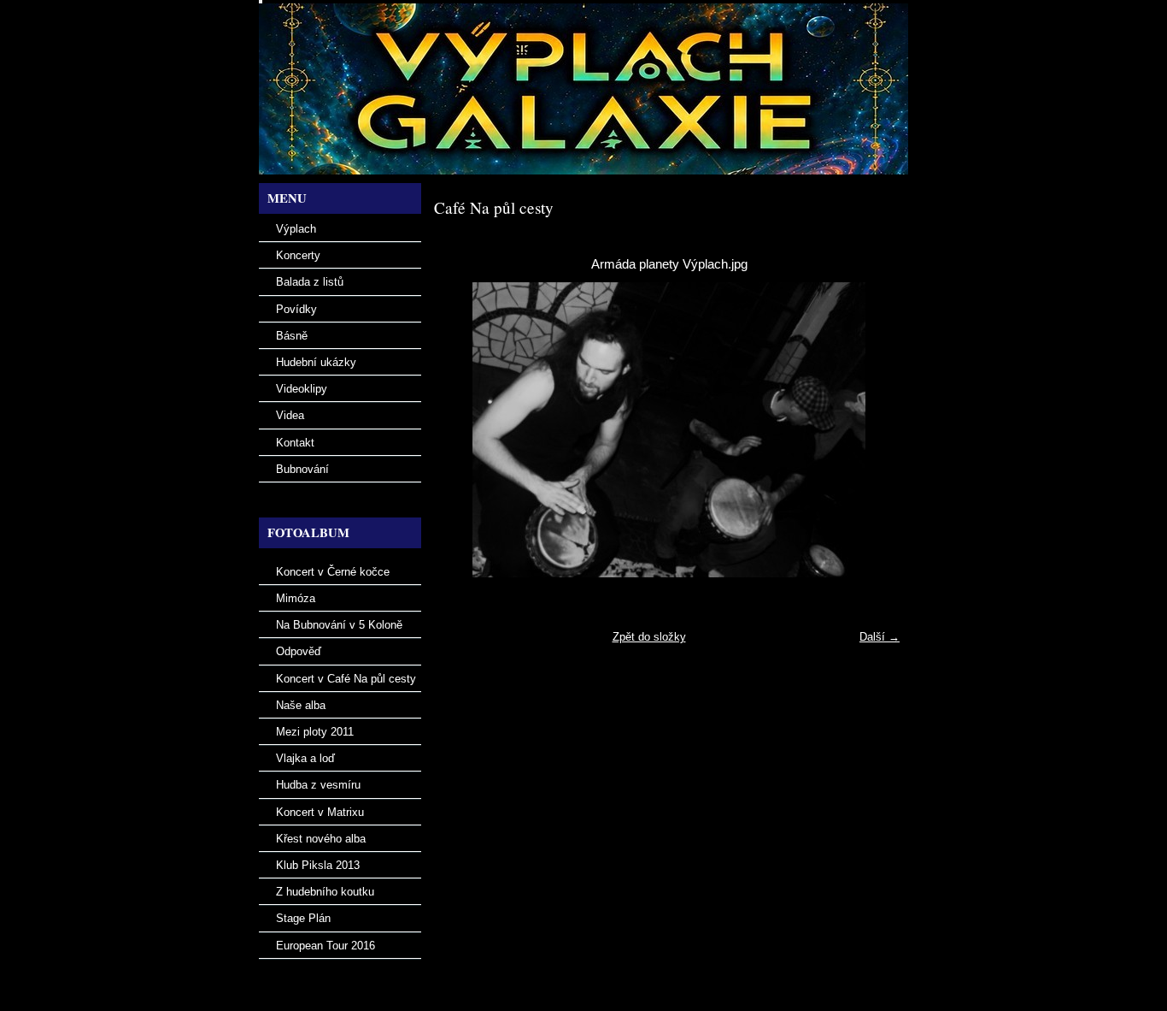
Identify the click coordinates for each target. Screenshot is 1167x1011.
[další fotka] (876, 429)
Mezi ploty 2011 (315, 731)
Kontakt (295, 442)
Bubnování (302, 469)
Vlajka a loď (305, 758)
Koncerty (298, 255)
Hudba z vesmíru (318, 784)
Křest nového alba (321, 838)
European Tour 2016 (325, 945)
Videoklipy (301, 388)
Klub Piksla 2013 (318, 865)
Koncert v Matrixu (320, 812)
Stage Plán (303, 918)
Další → (879, 636)
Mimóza (295, 598)
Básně (292, 335)
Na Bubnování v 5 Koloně (339, 624)
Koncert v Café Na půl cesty (346, 678)
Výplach (296, 228)
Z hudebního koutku (325, 891)
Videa (290, 415)
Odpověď (298, 651)
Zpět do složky (649, 636)
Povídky (296, 309)
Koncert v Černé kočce (333, 571)
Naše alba (300, 705)
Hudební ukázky (316, 362)
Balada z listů (309, 281)
